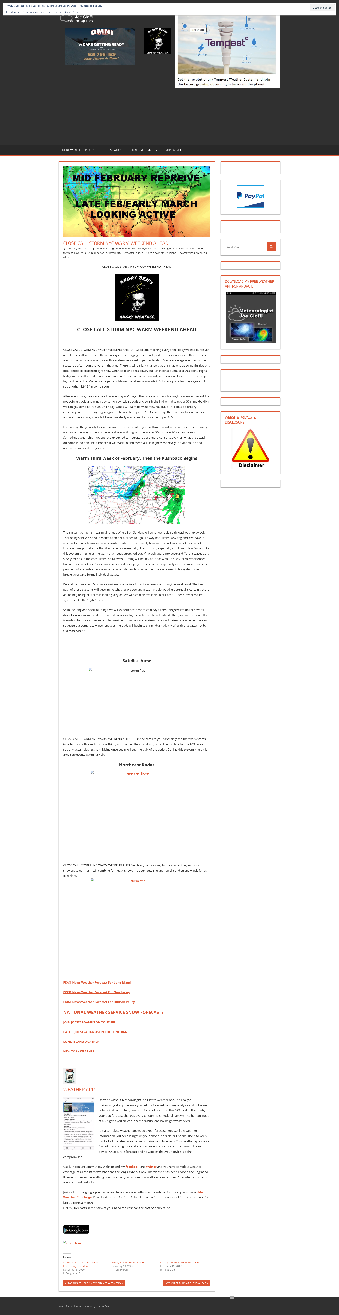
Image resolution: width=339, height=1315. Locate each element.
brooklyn (141, 248)
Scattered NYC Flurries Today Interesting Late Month (80, 1264)
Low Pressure (82, 253)
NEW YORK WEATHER (78, 1051)
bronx (131, 248)
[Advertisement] (169, 115)
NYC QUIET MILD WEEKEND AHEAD (180, 1262)
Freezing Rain (167, 248)
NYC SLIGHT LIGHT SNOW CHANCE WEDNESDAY (95, 1283)
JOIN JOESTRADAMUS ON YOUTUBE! (90, 1022)
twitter (151, 1167)
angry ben (121, 248)
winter (67, 257)
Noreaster (128, 253)
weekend (201, 253)
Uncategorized (186, 253)
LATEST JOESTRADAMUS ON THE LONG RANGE (97, 1032)
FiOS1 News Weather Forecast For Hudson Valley (99, 1002)
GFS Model (182, 248)
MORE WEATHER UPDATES (78, 150)
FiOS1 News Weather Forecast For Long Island (97, 982)
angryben (101, 248)
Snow (156, 253)
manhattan (97, 253)
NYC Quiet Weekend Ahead (128, 1262)
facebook (133, 1167)
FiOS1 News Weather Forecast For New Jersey (96, 992)
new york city (113, 253)
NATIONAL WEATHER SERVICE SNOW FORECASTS (113, 1012)
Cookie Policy (71, 12)
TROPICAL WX (172, 150)
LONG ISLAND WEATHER (81, 1042)
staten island (168, 253)
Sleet (149, 253)
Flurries (152, 248)
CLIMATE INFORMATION (142, 150)
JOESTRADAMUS (112, 150)
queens (140, 253)
